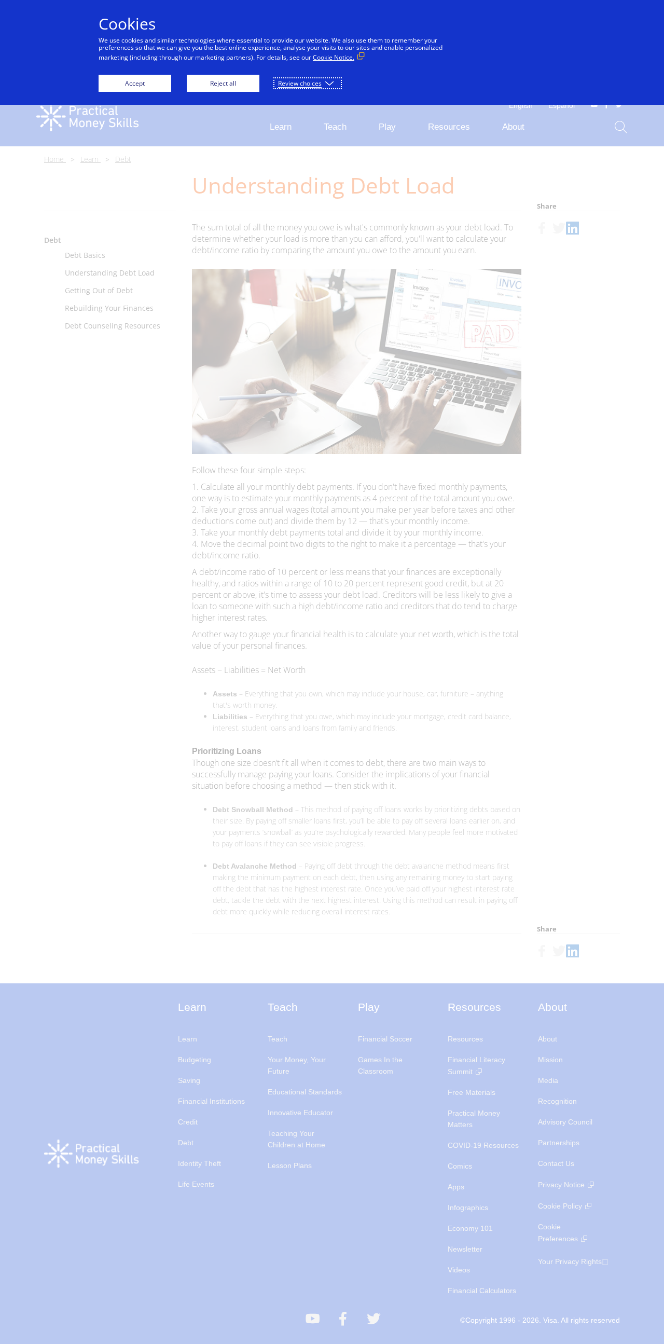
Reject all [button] (223, 83)
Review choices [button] (300, 83)
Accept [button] (135, 83)
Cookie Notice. (333, 57)
